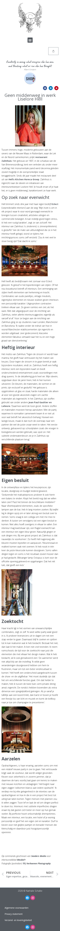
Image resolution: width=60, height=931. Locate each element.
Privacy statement (14, 913)
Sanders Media (38, 856)
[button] (30, 40)
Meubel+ (21, 859)
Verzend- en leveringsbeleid (18, 920)
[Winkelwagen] (53, 51)
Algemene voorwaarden (16, 907)
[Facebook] (27, 897)
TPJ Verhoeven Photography (37, 863)
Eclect (55, 204)
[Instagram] (32, 897)
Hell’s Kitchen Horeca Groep (24, 179)
